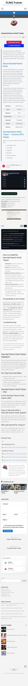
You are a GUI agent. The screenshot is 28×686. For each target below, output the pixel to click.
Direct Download (15, 45)
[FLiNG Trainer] (14, 12)
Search (3, 578)
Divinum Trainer (5, 588)
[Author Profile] (14, 23)
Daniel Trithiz (14, 165)
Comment (5, 504)
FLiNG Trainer (14, 2)
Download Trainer (14, 42)
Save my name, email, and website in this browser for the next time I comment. (13, 526)
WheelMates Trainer (6, 596)
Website (5, 519)
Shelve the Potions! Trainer (7, 592)
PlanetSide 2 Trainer (4, 492)
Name (4, 514)
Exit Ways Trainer (5, 594)
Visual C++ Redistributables (10, 333)
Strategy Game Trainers (12, 37)
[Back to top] (14, 670)
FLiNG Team (4, 603)
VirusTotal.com (6, 245)
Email (16, 514)
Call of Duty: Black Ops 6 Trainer (14, 608)
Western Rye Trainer (6, 590)
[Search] (2, 9)
